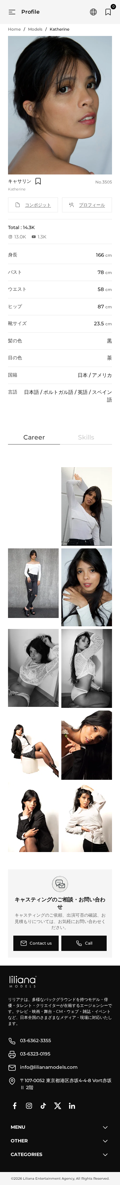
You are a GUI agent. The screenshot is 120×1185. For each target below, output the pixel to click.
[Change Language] (93, 12)
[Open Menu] (12, 12)
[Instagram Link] (29, 1105)
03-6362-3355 (35, 1040)
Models (35, 29)
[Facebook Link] (14, 1105)
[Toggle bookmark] (38, 181)
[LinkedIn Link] (72, 1105)
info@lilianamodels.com (49, 1067)
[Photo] (87, 506)
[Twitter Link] (57, 1105)
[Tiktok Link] (43, 1105)
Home (14, 29)
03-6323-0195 (35, 1054)
